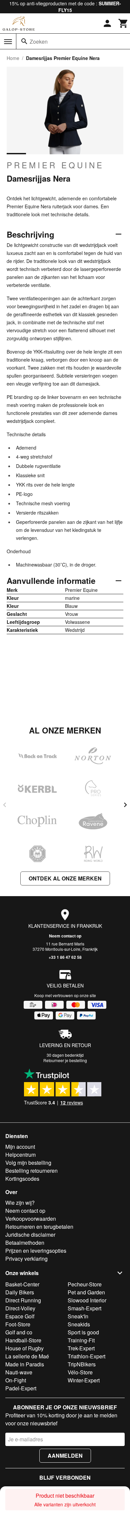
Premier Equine (55, 165)
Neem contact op (65, 935)
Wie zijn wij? (20, 1202)
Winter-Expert (84, 1380)
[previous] (4, 804)
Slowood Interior (87, 1300)
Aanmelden (65, 1455)
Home (13, 58)
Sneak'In (78, 1316)
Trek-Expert (81, 1348)
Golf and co (18, 1332)
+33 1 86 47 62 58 (65, 957)
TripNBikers (82, 1364)
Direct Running (23, 1300)
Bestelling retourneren (31, 1170)
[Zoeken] (24, 41)
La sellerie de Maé (27, 1356)
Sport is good (83, 1332)
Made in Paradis (24, 1364)
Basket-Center (22, 1284)
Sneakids (79, 1324)
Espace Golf (19, 1316)
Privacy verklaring (26, 1258)
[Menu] (8, 42)
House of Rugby (24, 1348)
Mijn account (20, 1146)
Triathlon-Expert (86, 1356)
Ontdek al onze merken (65, 878)
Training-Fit (81, 1340)
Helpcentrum (20, 1154)
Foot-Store (17, 1324)
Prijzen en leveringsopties (35, 1250)
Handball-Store (23, 1340)
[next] (125, 804)
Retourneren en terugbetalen (39, 1226)
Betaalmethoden (24, 1242)
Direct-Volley (20, 1308)
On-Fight (15, 1380)
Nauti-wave (18, 1372)
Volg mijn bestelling (28, 1162)
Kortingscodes (22, 1178)
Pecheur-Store (85, 1284)
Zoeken (39, 41)
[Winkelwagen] (123, 23)
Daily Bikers (19, 1292)
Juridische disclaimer (30, 1234)
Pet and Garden (86, 1292)
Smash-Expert (84, 1308)
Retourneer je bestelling (65, 1060)
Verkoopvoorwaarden (30, 1218)
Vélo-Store (80, 1372)
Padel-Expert (20, 1388)
